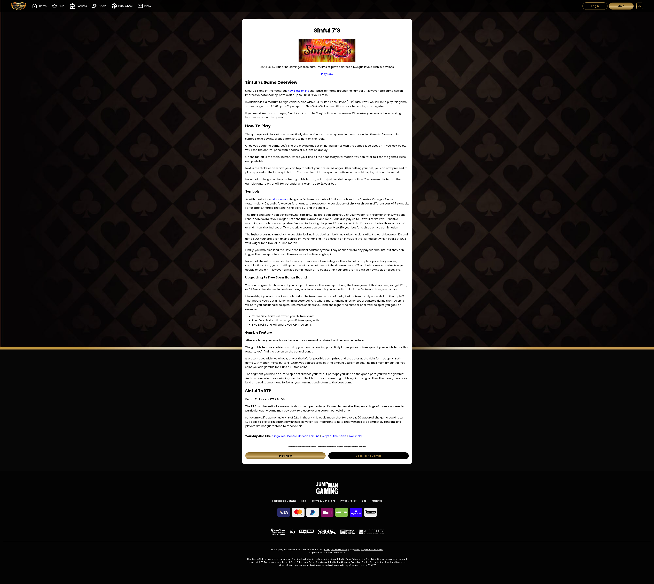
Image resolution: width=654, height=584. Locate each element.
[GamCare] (278, 532)
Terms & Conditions (323, 501)
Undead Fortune (309, 436)
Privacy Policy (348, 501)
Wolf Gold (355, 436)
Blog (364, 501)
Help (304, 501)
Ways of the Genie (334, 436)
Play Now (327, 74)
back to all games (369, 456)
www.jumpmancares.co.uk (368, 549)
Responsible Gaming (284, 501)
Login (595, 6)
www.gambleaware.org (336, 549)
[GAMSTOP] (306, 532)
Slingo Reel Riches (284, 436)
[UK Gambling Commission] (327, 532)
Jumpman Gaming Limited (294, 559)
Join (621, 6)
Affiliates (377, 501)
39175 (260, 562)
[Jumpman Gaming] (327, 493)
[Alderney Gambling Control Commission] (371, 532)
